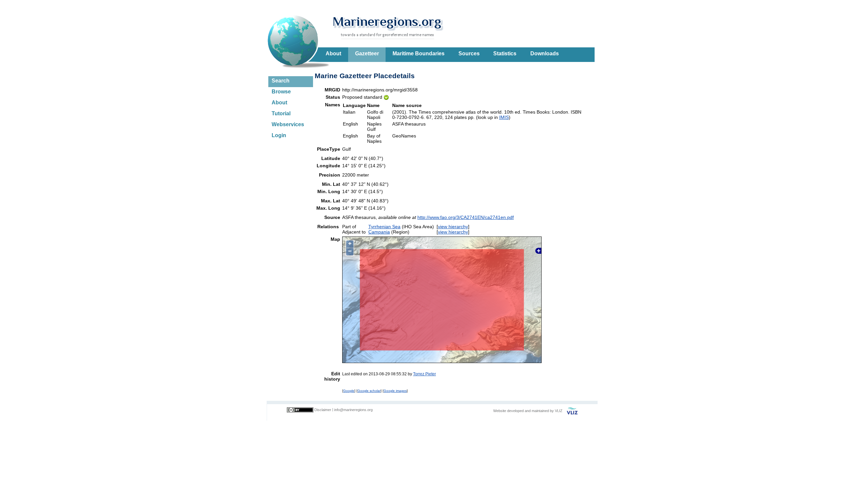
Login (279, 135)
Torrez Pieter (424, 374)
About (333, 53)
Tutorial (281, 113)
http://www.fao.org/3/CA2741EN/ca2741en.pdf (465, 217)
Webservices (288, 124)
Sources (469, 53)
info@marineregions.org (353, 410)
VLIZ (558, 411)
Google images (395, 391)
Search (281, 80)
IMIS (504, 117)
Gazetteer (367, 53)
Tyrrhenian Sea (384, 226)
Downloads (544, 53)
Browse (281, 91)
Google (348, 391)
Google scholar (369, 391)
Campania (379, 232)
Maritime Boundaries (419, 53)
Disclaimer (322, 410)
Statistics (504, 53)
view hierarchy (453, 226)
